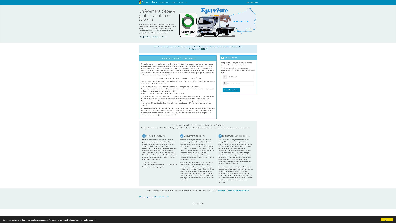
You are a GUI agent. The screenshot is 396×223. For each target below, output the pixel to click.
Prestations (173, 2)
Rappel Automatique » (231, 90)
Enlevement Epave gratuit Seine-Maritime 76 (233, 190)
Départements (163, 2)
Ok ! (386, 219)
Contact (181, 2)
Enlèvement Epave (149, 2)
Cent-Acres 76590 (252, 2)
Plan (186, 2)
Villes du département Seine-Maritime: (153, 197)
